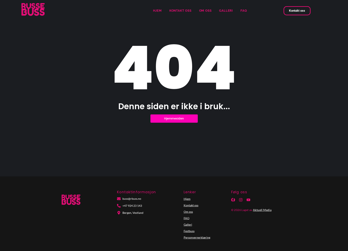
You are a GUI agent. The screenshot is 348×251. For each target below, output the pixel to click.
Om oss (205, 10)
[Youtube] (248, 200)
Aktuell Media (262, 210)
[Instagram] (241, 200)
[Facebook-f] (233, 200)
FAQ (243, 10)
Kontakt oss (180, 10)
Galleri (226, 10)
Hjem (157, 10)
